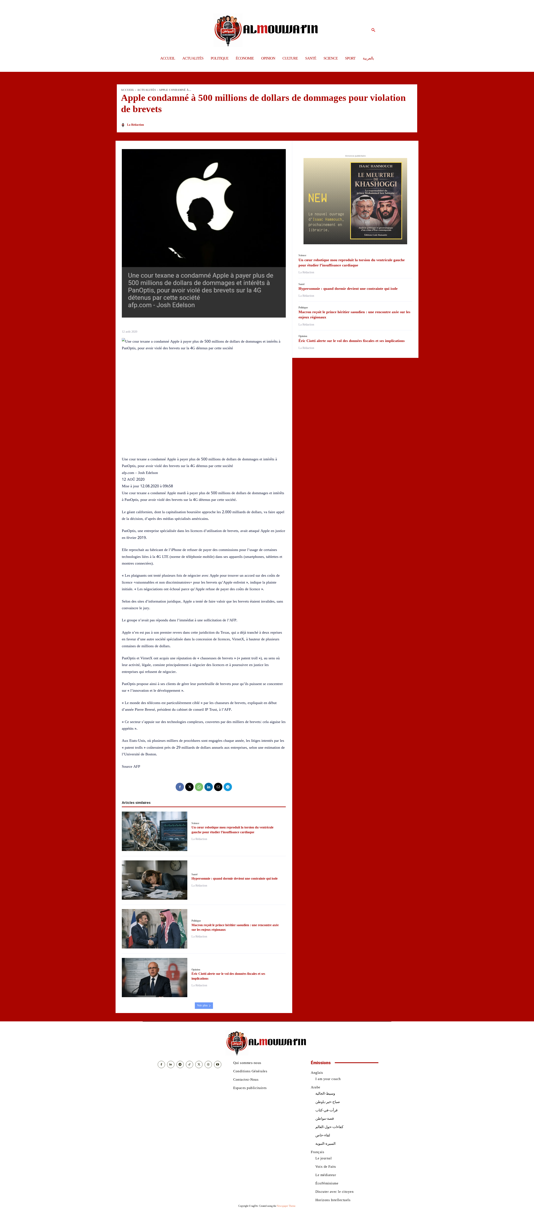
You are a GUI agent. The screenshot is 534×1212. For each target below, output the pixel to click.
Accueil (127, 90)
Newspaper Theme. (286, 1205)
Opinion (195, 969)
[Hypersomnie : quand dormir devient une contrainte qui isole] (154, 880)
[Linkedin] (208, 787)
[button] (373, 30)
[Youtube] (217, 1064)
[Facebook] (180, 787)
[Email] (218, 787)
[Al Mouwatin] (267, 30)
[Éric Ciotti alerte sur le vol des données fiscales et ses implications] (154, 977)
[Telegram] (228, 787)
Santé (194, 874)
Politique (196, 920)
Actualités (146, 90)
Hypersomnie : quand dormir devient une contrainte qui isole (234, 878)
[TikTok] (189, 1064)
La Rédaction (135, 124)
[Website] (208, 1064)
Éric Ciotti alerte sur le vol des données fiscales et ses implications (351, 341)
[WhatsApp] (199, 787)
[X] (189, 787)
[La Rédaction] (123, 125)
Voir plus (202, 1005)
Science (195, 823)
